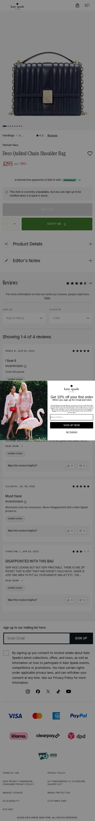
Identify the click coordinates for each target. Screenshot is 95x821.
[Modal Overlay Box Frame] (47, 410)
